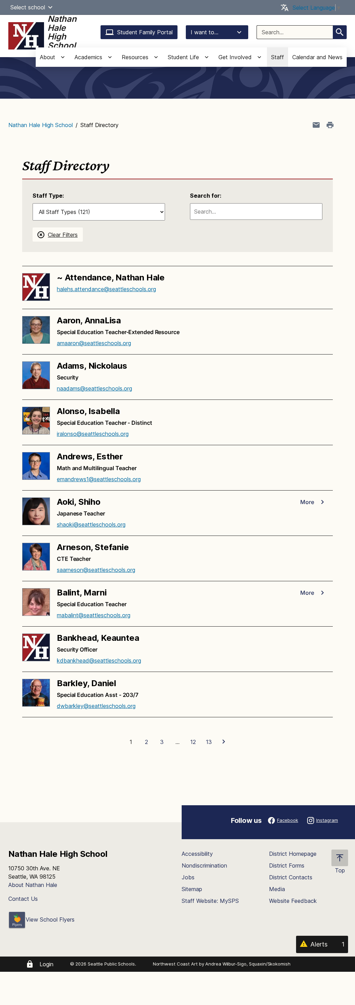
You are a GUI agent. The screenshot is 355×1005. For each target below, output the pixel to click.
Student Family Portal (145, 32)
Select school (27, 7)
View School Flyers (50, 919)
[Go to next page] (224, 742)
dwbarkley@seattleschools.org (96, 705)
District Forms (286, 865)
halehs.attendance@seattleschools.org (106, 289)
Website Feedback (293, 900)
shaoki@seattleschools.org (91, 524)
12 (193, 741)
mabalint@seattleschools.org (93, 615)
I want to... (204, 32)
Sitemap (192, 889)
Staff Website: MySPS (210, 900)
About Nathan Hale (32, 884)
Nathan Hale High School (40, 125)
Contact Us (23, 898)
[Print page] (330, 125)
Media (277, 889)
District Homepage (293, 853)
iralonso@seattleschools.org (93, 433)
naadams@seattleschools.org (94, 388)
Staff (277, 57)
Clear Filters (63, 234)
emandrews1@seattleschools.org (99, 479)
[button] (50, 7)
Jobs (188, 877)
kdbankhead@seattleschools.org (99, 660)
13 (209, 741)
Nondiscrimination (204, 865)
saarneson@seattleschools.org (96, 569)
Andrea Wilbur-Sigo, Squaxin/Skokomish (247, 964)
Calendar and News (317, 57)
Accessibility (197, 853)
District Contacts (290, 877)
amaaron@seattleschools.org (94, 343)
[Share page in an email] (316, 125)
